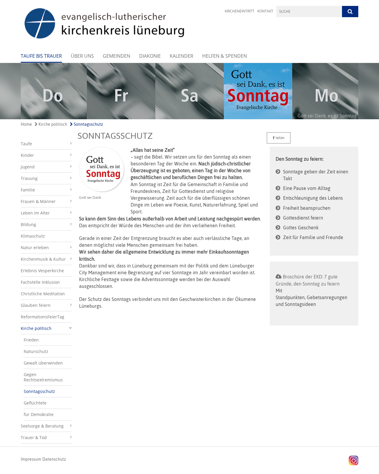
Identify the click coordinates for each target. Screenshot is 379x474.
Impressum (31, 459)
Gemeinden (116, 56)
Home (26, 124)
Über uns (82, 56)
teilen (280, 138)
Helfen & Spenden (224, 56)
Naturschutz (36, 351)
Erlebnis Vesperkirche (42, 270)
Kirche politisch (52, 124)
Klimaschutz (33, 236)
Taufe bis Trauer (41, 56)
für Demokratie (39, 414)
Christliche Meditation (43, 293)
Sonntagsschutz (88, 124)
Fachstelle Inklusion (40, 282)
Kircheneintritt (239, 11)
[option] (189, 91)
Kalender (181, 56)
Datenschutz (54, 459)
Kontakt (265, 11)
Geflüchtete (35, 403)
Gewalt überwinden (43, 363)
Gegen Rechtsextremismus (43, 377)
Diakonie (150, 56)
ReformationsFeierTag (42, 317)
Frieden (31, 340)
